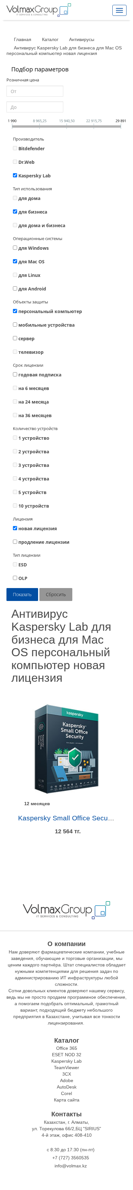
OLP (22, 578)
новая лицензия (37, 528)
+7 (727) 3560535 (70, 1157)
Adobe (66, 1080)
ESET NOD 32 (66, 1054)
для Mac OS (31, 261)
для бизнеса (32, 212)
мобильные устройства (46, 325)
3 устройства (33, 465)
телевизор (31, 352)
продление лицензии (43, 542)
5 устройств (32, 492)
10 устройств (33, 506)
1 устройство (33, 438)
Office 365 (66, 1048)
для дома (29, 198)
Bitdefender (31, 148)
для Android (32, 289)
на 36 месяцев (35, 415)
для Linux (29, 275)
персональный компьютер (50, 311)
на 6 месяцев (33, 388)
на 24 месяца (33, 402)
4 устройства (33, 479)
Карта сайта (66, 1099)
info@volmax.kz (71, 1165)
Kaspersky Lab (34, 176)
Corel (66, 1093)
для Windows (33, 248)
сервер (26, 338)
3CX (66, 1074)
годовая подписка (39, 375)
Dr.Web (26, 162)
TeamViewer (66, 1067)
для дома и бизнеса (41, 225)
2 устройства (33, 451)
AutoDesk (67, 1087)
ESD (22, 565)
